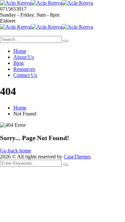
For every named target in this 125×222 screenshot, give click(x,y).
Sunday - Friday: (17, 15)
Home (19, 108)
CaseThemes (77, 156)
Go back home (15, 150)
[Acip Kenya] (15, 3)
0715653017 (13, 9)
